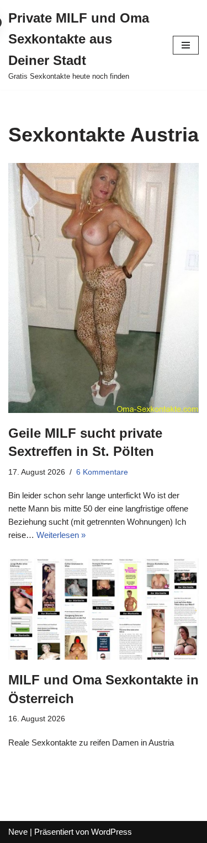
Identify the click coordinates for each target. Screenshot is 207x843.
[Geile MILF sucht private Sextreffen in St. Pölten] (103, 287)
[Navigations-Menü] (186, 45)
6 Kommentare (102, 472)
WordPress (111, 831)
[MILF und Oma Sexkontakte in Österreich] (103, 609)
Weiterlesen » (61, 535)
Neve (18, 831)
